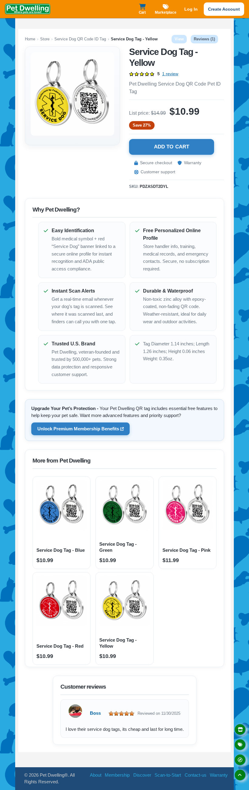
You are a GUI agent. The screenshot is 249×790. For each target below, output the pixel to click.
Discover (142, 775)
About (95, 775)
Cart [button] (142, 12)
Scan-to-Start (168, 775)
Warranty (192, 162)
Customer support (158, 171)
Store (44, 39)
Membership (117, 775)
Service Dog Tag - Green (118, 547)
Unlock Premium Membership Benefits (78, 428)
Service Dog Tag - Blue (60, 550)
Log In (191, 9)
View (181, 39)
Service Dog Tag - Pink (186, 550)
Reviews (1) (204, 39)
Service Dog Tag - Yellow (118, 643)
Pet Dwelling (27, 9)
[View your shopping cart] (142, 6)
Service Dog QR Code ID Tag (80, 39)
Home (30, 39)
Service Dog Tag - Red (60, 646)
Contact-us (195, 775)
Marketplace (165, 12)
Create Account (224, 9)
